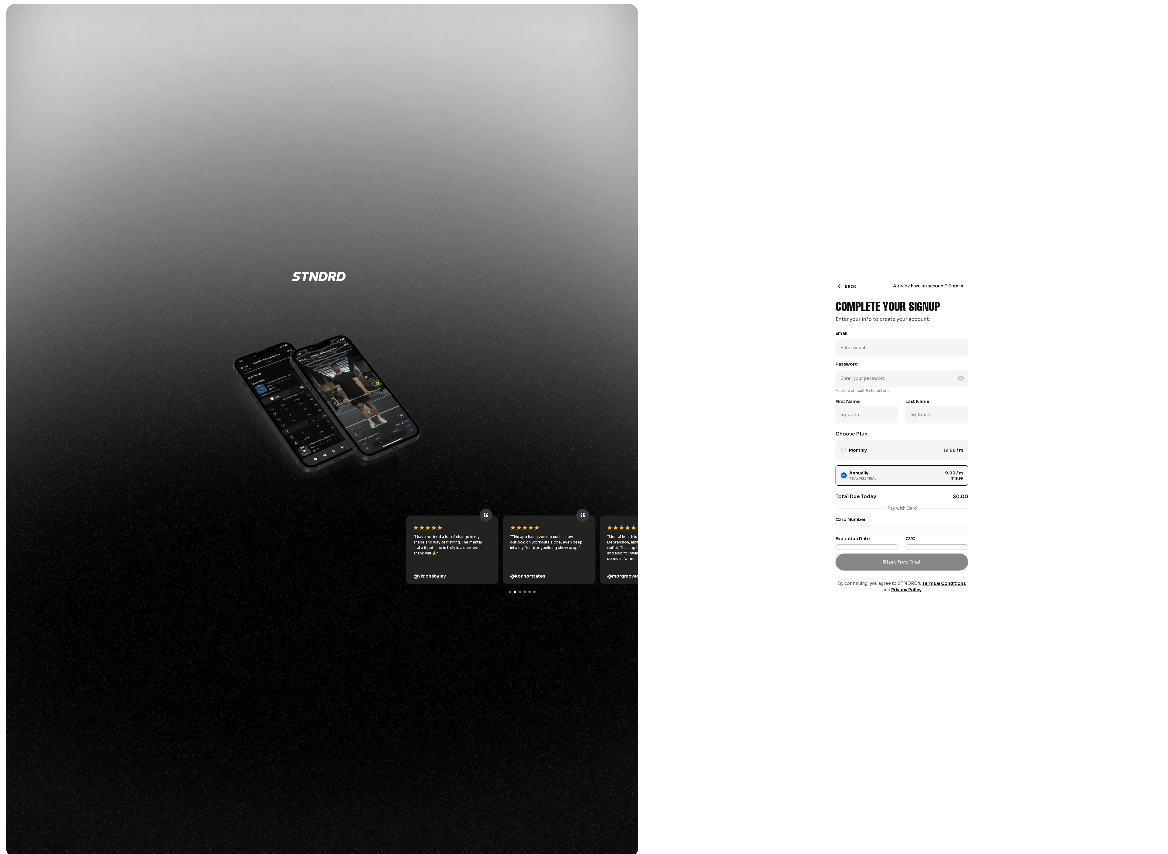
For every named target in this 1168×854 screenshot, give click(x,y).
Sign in (955, 286)
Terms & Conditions (944, 583)
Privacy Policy (906, 589)
